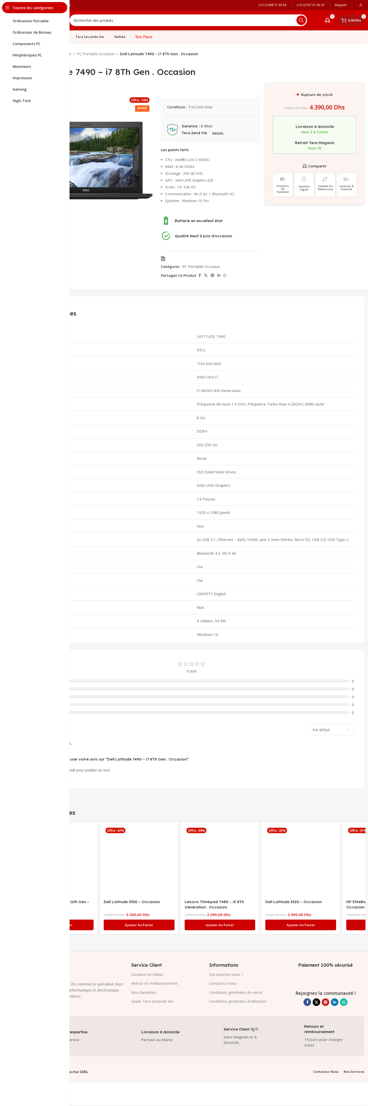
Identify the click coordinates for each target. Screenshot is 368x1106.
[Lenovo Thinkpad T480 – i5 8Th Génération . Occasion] (220, 861)
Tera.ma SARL (75, 1071)
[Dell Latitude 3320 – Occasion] (300, 861)
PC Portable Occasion (96, 53)
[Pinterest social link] (212, 275)
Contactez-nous (223, 983)
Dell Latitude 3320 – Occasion (293, 901)
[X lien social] (206, 275)
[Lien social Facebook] (200, 275)
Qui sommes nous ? (226, 974)
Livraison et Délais (147, 974)
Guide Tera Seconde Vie (152, 1001)
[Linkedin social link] (219, 275)
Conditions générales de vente (236, 992)
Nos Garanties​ (143, 992)
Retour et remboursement (154, 983)
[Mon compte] (361, 5)
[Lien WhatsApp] (225, 275)
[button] (139, 925)
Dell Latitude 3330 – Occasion (132, 901)
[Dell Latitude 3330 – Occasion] (139, 861)
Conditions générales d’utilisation (237, 1001)
